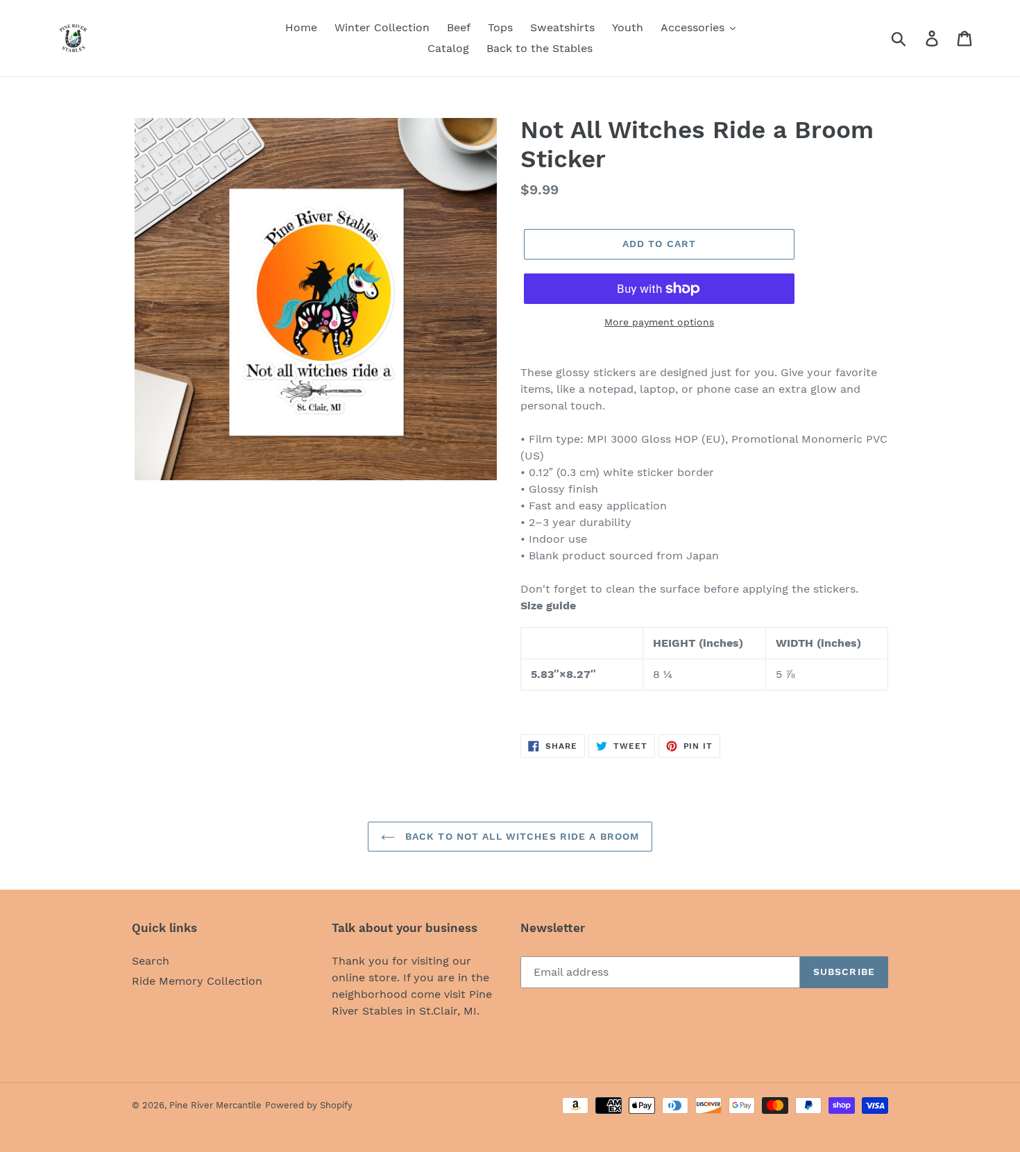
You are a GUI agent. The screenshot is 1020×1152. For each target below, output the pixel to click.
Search (150, 960)
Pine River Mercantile (215, 1105)
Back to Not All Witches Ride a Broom (520, 836)
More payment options (659, 322)
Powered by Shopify (308, 1105)
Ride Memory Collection (197, 981)
